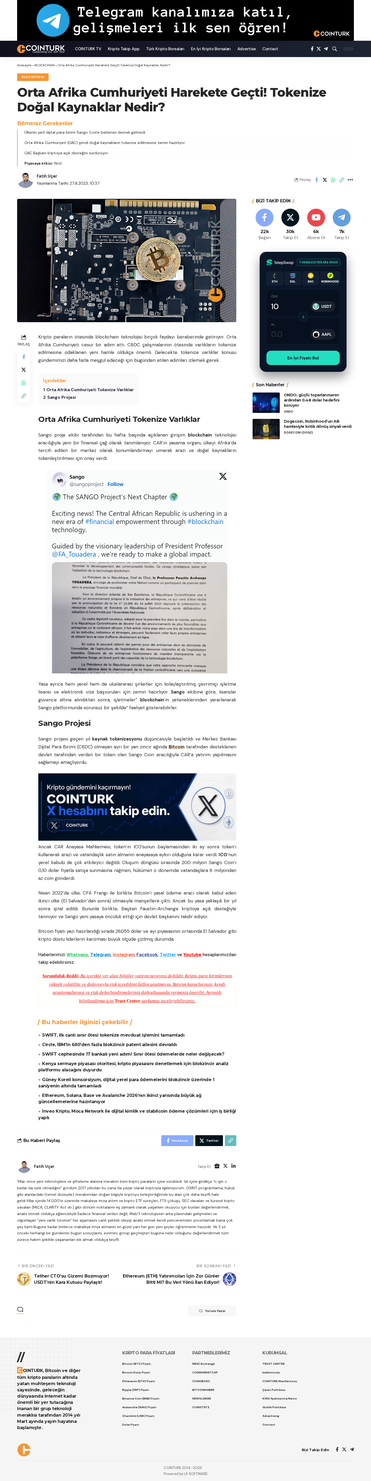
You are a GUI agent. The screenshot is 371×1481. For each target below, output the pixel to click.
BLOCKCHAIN (44, 65)
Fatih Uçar (47, 176)
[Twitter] (318, 49)
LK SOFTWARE (195, 1473)
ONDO (288, 411)
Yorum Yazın (215, 1311)
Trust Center (127, 1000)
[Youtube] (316, 225)
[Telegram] (325, 49)
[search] (334, 49)
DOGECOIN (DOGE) (298, 432)
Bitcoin (176, 747)
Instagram (123, 954)
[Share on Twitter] (325, 179)
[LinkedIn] (233, 1166)
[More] (350, 179)
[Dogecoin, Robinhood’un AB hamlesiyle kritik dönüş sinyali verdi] (266, 429)
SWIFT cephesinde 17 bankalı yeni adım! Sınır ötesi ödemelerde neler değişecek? (133, 1054)
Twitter (168, 954)
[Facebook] (312, 49)
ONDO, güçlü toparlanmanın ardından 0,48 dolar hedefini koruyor (311, 400)
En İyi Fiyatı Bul (303, 358)
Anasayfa (24, 65)
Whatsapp (77, 954)
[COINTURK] (41, 49)
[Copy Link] (341, 179)
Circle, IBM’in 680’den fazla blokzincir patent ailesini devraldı (109, 1044)
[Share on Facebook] (316, 179)
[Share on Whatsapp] (333, 179)
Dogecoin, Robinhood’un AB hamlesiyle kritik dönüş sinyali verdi (318, 424)
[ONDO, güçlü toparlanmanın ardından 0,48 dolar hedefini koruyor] (266, 403)
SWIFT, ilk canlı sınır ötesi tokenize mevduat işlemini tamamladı (113, 1035)
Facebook (147, 954)
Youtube (192, 954)
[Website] (217, 1166)
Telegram (100, 954)
